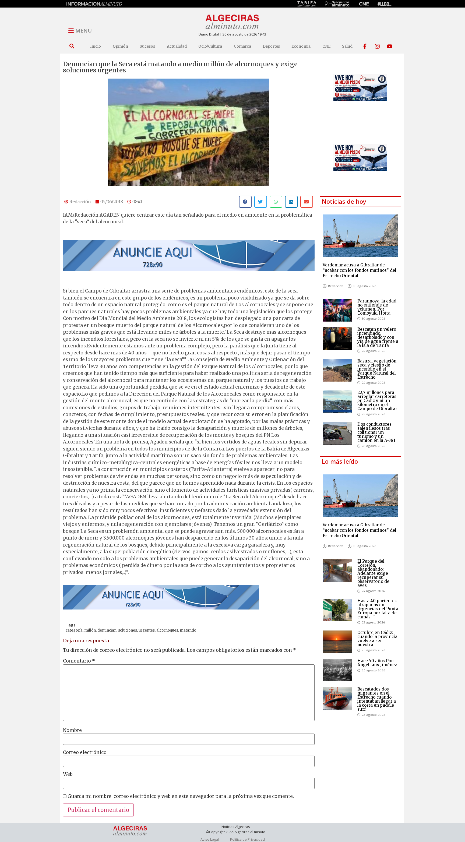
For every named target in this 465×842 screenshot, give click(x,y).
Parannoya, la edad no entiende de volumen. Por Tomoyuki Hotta (376, 307)
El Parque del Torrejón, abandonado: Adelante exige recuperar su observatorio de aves (373, 573)
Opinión (120, 46)
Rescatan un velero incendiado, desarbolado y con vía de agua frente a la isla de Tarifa (377, 337)
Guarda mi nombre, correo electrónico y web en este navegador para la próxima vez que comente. (181, 796)
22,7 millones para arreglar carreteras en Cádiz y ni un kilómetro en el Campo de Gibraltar (377, 400)
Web (68, 774)
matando (188, 630)
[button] (71, 46)
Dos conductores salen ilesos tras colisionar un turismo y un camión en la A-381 (376, 432)
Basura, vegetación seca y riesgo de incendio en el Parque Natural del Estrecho (376, 369)
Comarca (242, 46)
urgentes (147, 630)
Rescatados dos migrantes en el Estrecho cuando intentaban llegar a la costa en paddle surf (376, 699)
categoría (74, 630)
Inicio (95, 46)
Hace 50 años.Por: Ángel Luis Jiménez (377, 662)
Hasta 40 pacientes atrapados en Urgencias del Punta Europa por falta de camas (377, 608)
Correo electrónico (85, 752)
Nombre (72, 730)
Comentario (79, 661)
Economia (301, 46)
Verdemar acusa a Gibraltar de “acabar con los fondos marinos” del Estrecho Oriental (359, 270)
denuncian (107, 630)
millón (90, 630)
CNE (326, 46)
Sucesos (147, 46)
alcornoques (167, 630)
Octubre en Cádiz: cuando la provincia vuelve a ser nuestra (377, 638)
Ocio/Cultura (210, 46)
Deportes (271, 46)
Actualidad (177, 46)
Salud (347, 46)
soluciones (127, 630)
